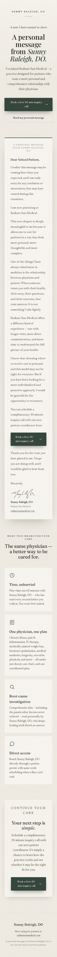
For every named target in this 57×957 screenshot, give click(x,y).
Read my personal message (28, 118)
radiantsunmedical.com (23, 511)
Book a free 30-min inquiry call (29, 104)
